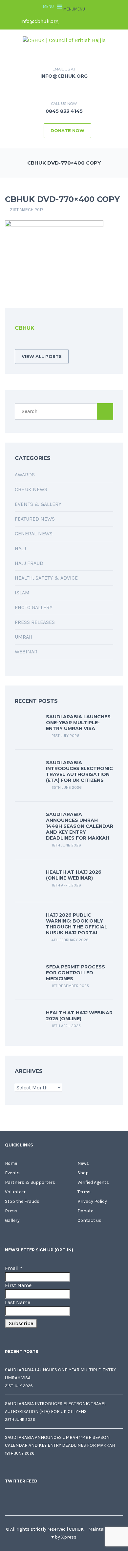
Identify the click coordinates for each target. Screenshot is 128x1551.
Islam (22, 592)
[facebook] (68, 21)
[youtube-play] (102, 21)
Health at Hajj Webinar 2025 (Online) (79, 1016)
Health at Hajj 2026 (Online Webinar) (73, 875)
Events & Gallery (38, 504)
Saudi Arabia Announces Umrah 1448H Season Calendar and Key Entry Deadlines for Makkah (79, 826)
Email (13, 1268)
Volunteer (15, 1192)
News (83, 1163)
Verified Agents (93, 1182)
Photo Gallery (34, 607)
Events (12, 1173)
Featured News (35, 519)
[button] (74, 9)
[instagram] (113, 21)
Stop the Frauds (22, 1201)
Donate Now (67, 130)
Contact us (89, 1220)
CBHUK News (31, 489)
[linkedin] (91, 21)
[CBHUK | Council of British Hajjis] (64, 40)
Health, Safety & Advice (46, 578)
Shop (83, 1173)
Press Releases (35, 622)
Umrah (23, 637)
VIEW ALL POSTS (42, 356)
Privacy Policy (92, 1201)
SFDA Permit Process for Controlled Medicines (75, 973)
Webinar (26, 651)
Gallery (12, 1220)
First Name (18, 1285)
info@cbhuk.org (39, 21)
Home (11, 1163)
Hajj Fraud (29, 563)
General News (34, 533)
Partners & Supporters (30, 1182)
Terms (84, 1192)
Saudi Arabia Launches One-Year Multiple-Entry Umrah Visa (78, 722)
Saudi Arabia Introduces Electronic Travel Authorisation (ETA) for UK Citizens (79, 771)
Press (11, 1211)
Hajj (20, 548)
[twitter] (79, 21)
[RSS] (17, 343)
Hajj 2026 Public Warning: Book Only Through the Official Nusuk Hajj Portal (76, 924)
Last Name (17, 1302)
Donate (85, 1211)
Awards (25, 474)
